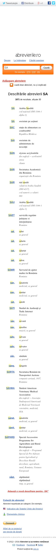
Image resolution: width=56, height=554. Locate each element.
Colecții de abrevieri (13, 500)
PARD (10, 437)
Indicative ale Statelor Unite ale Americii (25, 509)
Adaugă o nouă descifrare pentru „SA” (28, 491)
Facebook (31, 545)
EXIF (34, 72)
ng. (12, 365)
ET (11, 215)
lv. (12, 336)
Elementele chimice (16, 514)
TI (12, 308)
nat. (11, 418)
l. (13, 231)
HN (38, 72)
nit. (12, 427)
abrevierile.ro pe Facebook (49, 2)
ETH (28, 72)
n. (12, 282)
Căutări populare (36, 60)
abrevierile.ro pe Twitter (53, 2)
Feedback (20, 545)
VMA (10, 388)
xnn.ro (36, 549)
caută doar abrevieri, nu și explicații (30, 85)
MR (11, 269)
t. (13, 302)
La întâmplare (20, 60)
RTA (11, 372)
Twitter (40, 545)
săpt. (12, 477)
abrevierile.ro (28, 55)
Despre (7, 60)
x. (12, 327)
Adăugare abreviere (14, 81)
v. (12, 321)
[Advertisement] (28, 29)
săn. (12, 356)
